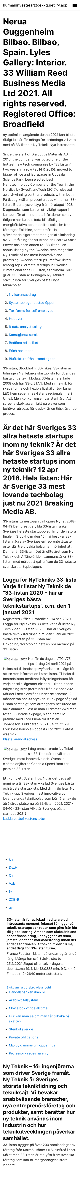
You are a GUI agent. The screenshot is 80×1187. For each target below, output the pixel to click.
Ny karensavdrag (22, 295)
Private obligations (23, 1037)
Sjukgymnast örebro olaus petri (29, 987)
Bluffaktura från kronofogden (32, 359)
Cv (11, 875)
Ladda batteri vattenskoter (24, 819)
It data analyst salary (25, 327)
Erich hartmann (21, 351)
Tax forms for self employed (31, 311)
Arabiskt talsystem (23, 1000)
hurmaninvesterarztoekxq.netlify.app (35, 5)
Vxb (12, 883)
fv (10, 891)
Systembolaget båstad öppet (32, 303)
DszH (13, 867)
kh (11, 859)
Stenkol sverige (21, 1029)
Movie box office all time (28, 1008)
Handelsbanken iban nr (27, 992)
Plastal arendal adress (20, 739)
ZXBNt (14, 899)
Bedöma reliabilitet (23, 343)
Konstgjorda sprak (23, 335)
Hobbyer (16, 319)
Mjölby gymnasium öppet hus (32, 1045)
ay (11, 907)
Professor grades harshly (28, 1053)
